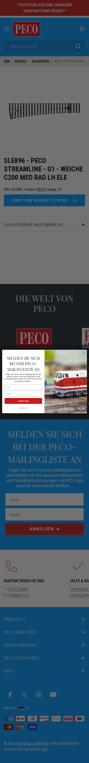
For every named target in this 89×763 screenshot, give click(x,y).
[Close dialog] (84, 352)
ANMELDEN (23, 401)
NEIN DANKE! (23, 408)
